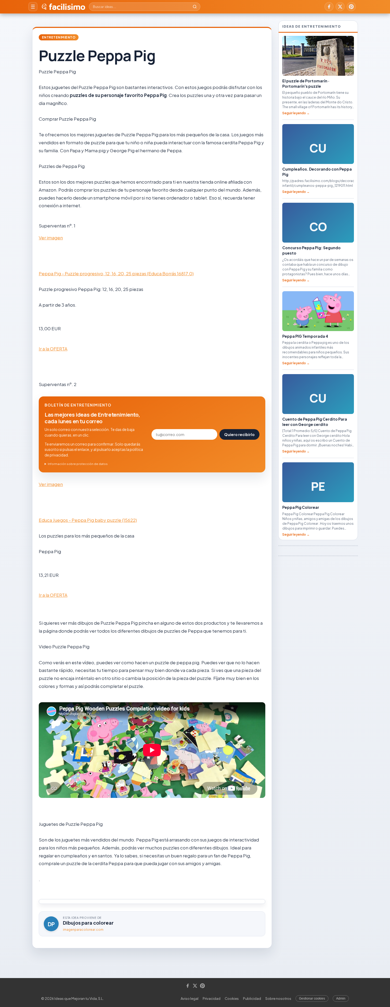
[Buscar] (194, 7)
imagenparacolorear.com (83, 930)
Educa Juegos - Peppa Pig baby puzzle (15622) (88, 520)
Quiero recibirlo (239, 434)
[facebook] (328, 6)
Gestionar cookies (312, 998)
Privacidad (211, 998)
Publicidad (252, 998)
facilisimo (67, 6)
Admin (340, 998)
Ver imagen (51, 237)
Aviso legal (189, 998)
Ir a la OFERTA (53, 349)
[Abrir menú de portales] (32, 6)
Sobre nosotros (278, 998)
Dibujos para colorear (88, 923)
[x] (340, 6)
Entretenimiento (58, 37)
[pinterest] (351, 6)
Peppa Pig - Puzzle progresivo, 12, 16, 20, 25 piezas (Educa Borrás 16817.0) (116, 273)
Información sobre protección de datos (78, 464)
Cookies (232, 998)
